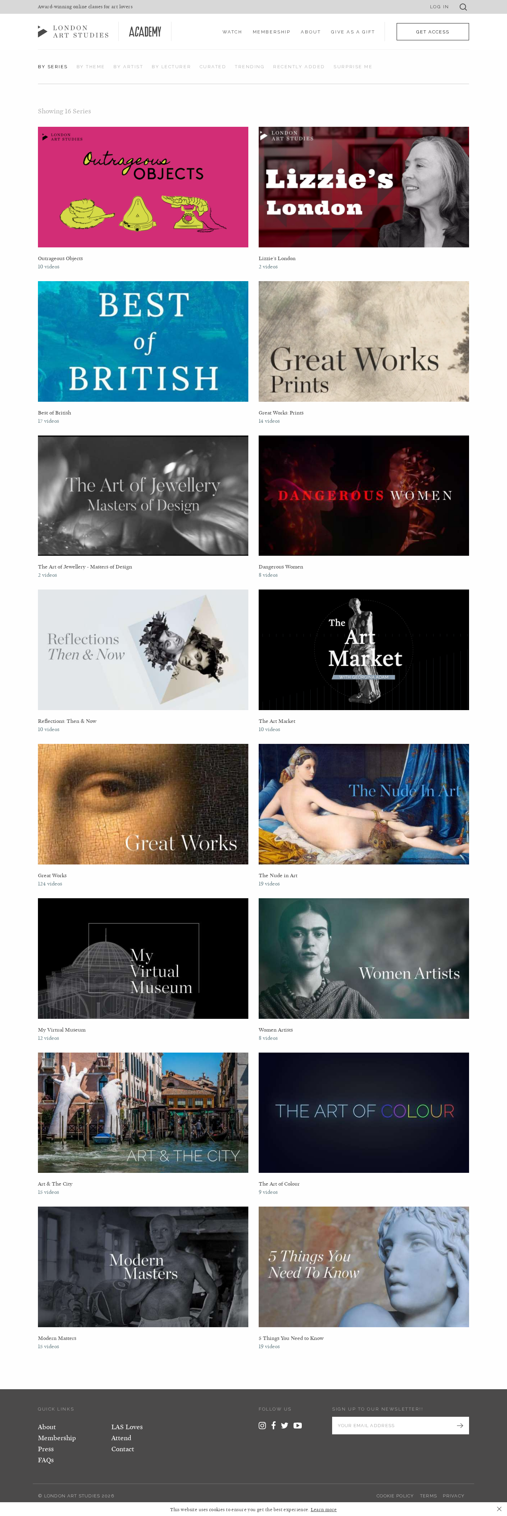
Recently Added (299, 66)
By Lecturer (171, 66)
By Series (53, 66)
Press (46, 1449)
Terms (428, 1495)
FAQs (46, 1460)
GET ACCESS (432, 31)
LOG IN (439, 6)
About (47, 1427)
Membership (57, 1438)
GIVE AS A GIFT (353, 31)
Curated (213, 66)
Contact (122, 1449)
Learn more (324, 1509)
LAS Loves (127, 1427)
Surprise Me (353, 66)
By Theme (91, 66)
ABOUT (311, 31)
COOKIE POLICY (395, 1495)
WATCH (232, 31)
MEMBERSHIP (272, 31)
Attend (121, 1438)
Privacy (454, 1495)
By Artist (128, 66)
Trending (250, 66)
